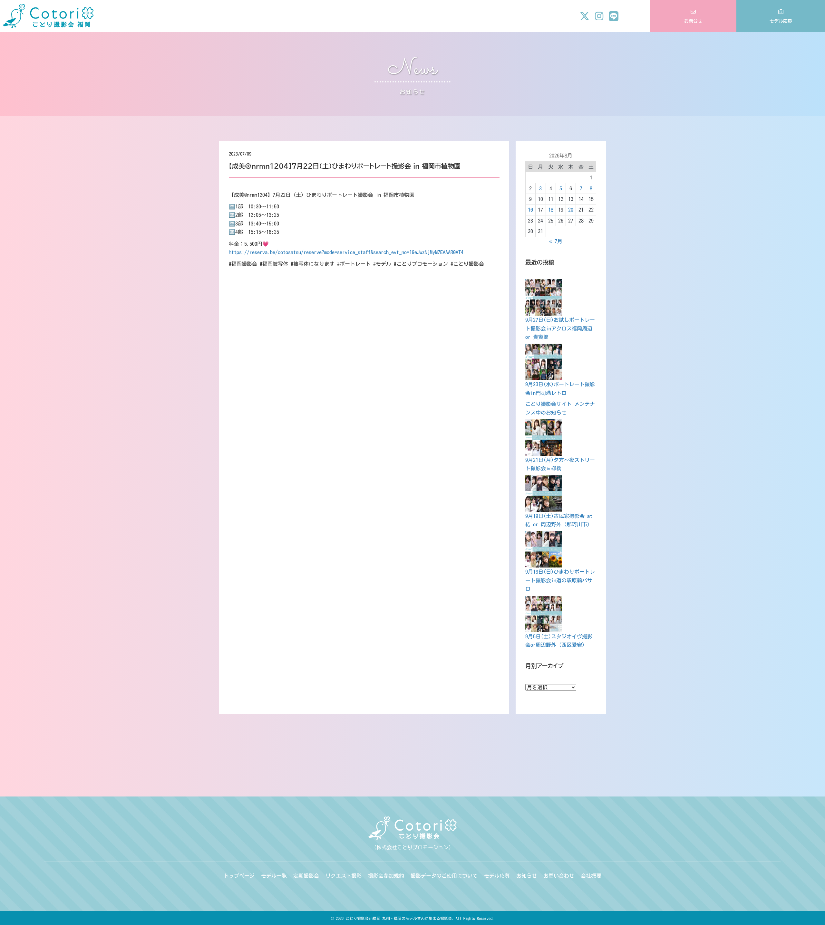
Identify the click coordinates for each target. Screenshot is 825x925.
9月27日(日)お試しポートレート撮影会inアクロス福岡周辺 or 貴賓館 (560, 328)
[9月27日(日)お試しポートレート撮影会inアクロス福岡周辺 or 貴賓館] (543, 297)
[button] (584, 16)
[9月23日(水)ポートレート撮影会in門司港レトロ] (543, 362)
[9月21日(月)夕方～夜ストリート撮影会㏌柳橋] (543, 437)
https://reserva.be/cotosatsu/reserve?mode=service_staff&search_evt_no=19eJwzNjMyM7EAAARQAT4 (346, 252)
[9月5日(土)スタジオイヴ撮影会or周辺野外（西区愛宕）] (543, 614)
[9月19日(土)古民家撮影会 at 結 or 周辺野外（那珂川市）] (543, 493)
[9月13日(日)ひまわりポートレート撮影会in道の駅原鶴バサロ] (543, 549)
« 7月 (555, 241)
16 (530, 209)
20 (570, 209)
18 (550, 209)
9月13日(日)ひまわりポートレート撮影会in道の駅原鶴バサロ (560, 580)
